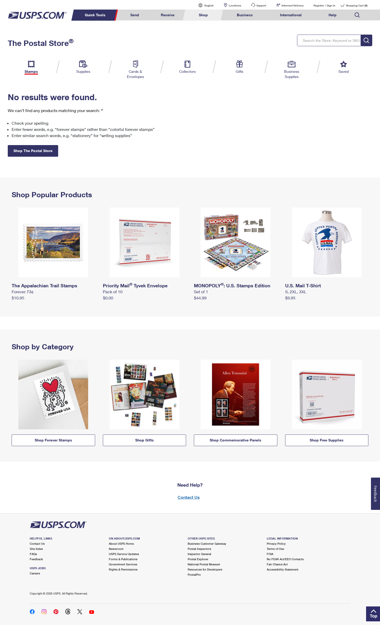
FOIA (270, 554)
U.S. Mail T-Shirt (303, 285)
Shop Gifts (144, 440)
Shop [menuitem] (203, 15)
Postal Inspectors (199, 548)
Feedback (36, 559)
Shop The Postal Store (32, 150)
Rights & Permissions (123, 569)
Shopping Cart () (357, 5)
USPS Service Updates (124, 554)
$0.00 (108, 297)
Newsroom (116, 548)
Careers (35, 573)
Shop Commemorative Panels (235, 440)
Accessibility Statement (282, 569)
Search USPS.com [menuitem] (357, 15)
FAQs (33, 554)
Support (261, 5)
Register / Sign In (324, 5)
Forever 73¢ (23, 291)
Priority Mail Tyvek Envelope (135, 285)
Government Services (123, 564)
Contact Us (189, 497)
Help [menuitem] (333, 15)
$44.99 (200, 297)
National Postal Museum (204, 564)
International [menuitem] (291, 15)
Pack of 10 (113, 291)
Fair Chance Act (277, 564)
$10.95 (18, 297)
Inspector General (199, 554)
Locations (235, 5)
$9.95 (290, 297)
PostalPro (194, 574)
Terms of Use (275, 548)
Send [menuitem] (134, 15)
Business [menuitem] (245, 15)
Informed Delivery (292, 5)
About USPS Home (121, 543)
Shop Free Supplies (327, 440)
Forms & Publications (123, 559)
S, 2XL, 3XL (295, 291)
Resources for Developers (205, 569)
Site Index (36, 548)
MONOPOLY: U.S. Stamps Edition (232, 285)
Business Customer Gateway (207, 543)
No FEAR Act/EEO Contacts (285, 559)
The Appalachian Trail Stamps (44, 285)
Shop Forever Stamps (53, 440)
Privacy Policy (276, 543)
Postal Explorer (198, 559)
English (204, 5)
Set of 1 (201, 291)
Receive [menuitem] (167, 15)
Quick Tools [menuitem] (95, 15)
